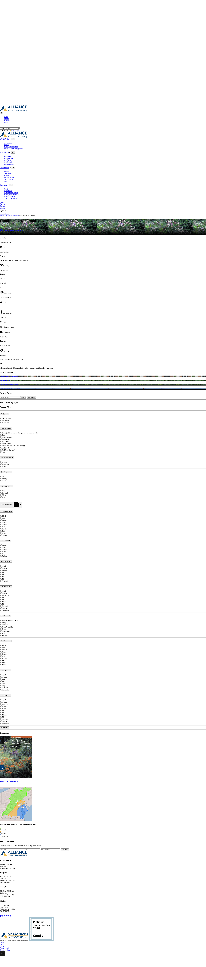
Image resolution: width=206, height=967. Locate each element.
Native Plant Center (11, 193)
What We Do (4, 139)
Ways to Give (9, 179)
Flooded (5, 493)
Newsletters (8, 191)
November (5, 606)
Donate (6, 122)
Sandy (4, 481)
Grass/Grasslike (7, 437)
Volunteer (7, 173)
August (4, 568)
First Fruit (4, 670)
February (5, 570)
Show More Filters (7, 505)
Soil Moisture (5, 486)
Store (6, 181)
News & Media (9, 196)
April (4, 566)
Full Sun (5, 462)
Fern (3, 435)
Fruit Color (4, 641)
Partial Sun (6, 464)
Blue (3, 518)
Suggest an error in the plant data (13, 230)
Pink (3, 527)
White (4, 533)
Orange (4, 524)
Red (3, 531)
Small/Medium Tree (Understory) (13, 446)
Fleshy (4, 629)
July (3, 572)
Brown (4, 520)
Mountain (5, 421)
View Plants (4, 727)
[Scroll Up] (2, 955)
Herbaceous (6, 439)
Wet (3, 497)
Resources (3, 185)
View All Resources (11, 198)
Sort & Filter (31, 397)
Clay (3, 476)
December (5, 595)
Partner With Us (9, 177)
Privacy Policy (5, 950)
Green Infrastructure (11, 147)
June (3, 575)
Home (2, 215)
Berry (4, 623)
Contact (7, 121)
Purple (4, 529)
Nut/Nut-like (6, 631)
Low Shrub (6, 441)
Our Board (8, 162)
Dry (3, 491)
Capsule (5, 625)
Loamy (4, 479)
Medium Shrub (7, 444)
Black (4, 516)
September (5, 581)
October (5, 608)
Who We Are (4, 152)
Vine (3, 452)
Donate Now (4, 214)
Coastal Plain (6, 418)
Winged (4, 635)
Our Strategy (8, 158)
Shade (4, 466)
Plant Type (4, 428)
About (2, 944)
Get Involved (4, 168)
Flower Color (5, 511)
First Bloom (4, 561)
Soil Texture (5, 472)
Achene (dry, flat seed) (9, 620)
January (4, 708)
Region (3, 414)
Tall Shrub (5, 448)
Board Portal (4, 948)
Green (4, 522)
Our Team (7, 160)
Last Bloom (4, 586)
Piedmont (5, 423)
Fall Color (4, 541)
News (6, 117)
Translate (16, 130)
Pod (3, 633)
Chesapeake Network (11, 195)
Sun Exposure (5, 457)
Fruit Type (4, 616)
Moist (4, 495)
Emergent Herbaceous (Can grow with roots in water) (20, 433)
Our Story (7, 156)
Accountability (9, 164)
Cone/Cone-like (7, 627)
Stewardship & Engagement (13, 149)
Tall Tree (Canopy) (8, 450)
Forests (6, 145)
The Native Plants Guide (9, 781)
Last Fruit (4, 695)
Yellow (4, 535)
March (4, 577)
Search (23, 397)
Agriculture (8, 143)
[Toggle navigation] (1, 113)
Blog (6, 189)
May (3, 579)
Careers (6, 175)
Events (6, 119)
